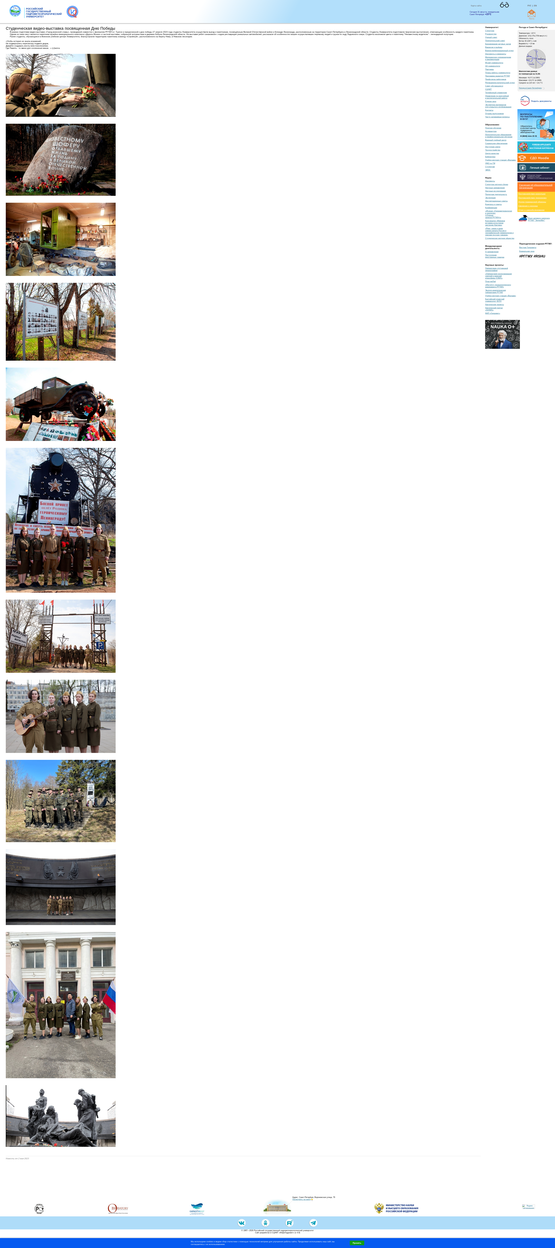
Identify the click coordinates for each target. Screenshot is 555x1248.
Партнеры (489, 69)
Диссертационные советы (496, 201)
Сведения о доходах (528, 206)
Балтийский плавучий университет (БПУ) (494, 300)
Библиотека (490, 157)
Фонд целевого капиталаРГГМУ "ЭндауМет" (539, 219)
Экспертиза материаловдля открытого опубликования (498, 106)
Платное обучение (493, 128)
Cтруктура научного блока (496, 184)
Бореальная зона (526, 251)
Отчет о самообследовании (531, 210)
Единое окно (490, 101)
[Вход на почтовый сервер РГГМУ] (531, 13)
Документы (490, 181)
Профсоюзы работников (495, 79)
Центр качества (492, 153)
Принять (357, 1243)
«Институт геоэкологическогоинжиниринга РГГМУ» (498, 286)
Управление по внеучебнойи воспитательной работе (497, 97)
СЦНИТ (488, 89)
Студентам (490, 167)
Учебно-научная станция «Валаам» (500, 160)
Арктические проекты (494, 304)
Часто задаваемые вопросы (497, 117)
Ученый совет (491, 37)
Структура (489, 31)
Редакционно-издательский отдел (500, 83)
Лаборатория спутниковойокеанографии (496, 269)
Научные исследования (495, 191)
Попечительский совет (495, 41)
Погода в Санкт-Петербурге (530, 88)
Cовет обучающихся (494, 86)
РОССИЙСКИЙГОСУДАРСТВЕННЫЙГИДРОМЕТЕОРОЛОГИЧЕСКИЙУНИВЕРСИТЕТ (44, 13)
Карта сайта (476, 6)
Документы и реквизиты (495, 54)
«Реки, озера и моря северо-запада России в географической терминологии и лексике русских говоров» (499, 231)
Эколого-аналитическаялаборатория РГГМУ (495, 291)
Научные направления (495, 188)
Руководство (490, 34)
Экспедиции (490, 198)
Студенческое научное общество (499, 238)
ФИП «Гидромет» (492, 313)
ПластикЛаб (490, 281)
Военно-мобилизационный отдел (499, 51)
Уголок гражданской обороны (532, 202)
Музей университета (494, 63)
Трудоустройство (492, 150)
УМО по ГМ (490, 163)
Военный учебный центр (495, 140)
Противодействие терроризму (532, 198)
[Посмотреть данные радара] (536, 68)
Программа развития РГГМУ (497, 76)
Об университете (492, 66)
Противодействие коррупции (531, 194)
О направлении (491, 252)
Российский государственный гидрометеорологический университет (284, 1230)
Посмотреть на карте (301, 1199)
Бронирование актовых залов (498, 44)
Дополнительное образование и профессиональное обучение (498, 136)
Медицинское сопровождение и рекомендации (498, 58)
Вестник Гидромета (527, 247)
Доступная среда (492, 147)
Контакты (489, 110)
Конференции (491, 208)
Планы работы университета (497, 73)
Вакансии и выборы (493, 47)
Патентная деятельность (496, 194)
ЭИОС (488, 170)
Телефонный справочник (496, 93)
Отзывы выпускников (494, 113)
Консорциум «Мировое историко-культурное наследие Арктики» (495, 223)
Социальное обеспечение (496, 143)
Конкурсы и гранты (493, 204)
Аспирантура (490, 131)
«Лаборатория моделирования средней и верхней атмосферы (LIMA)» (498, 276)
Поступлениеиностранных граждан (494, 256)
